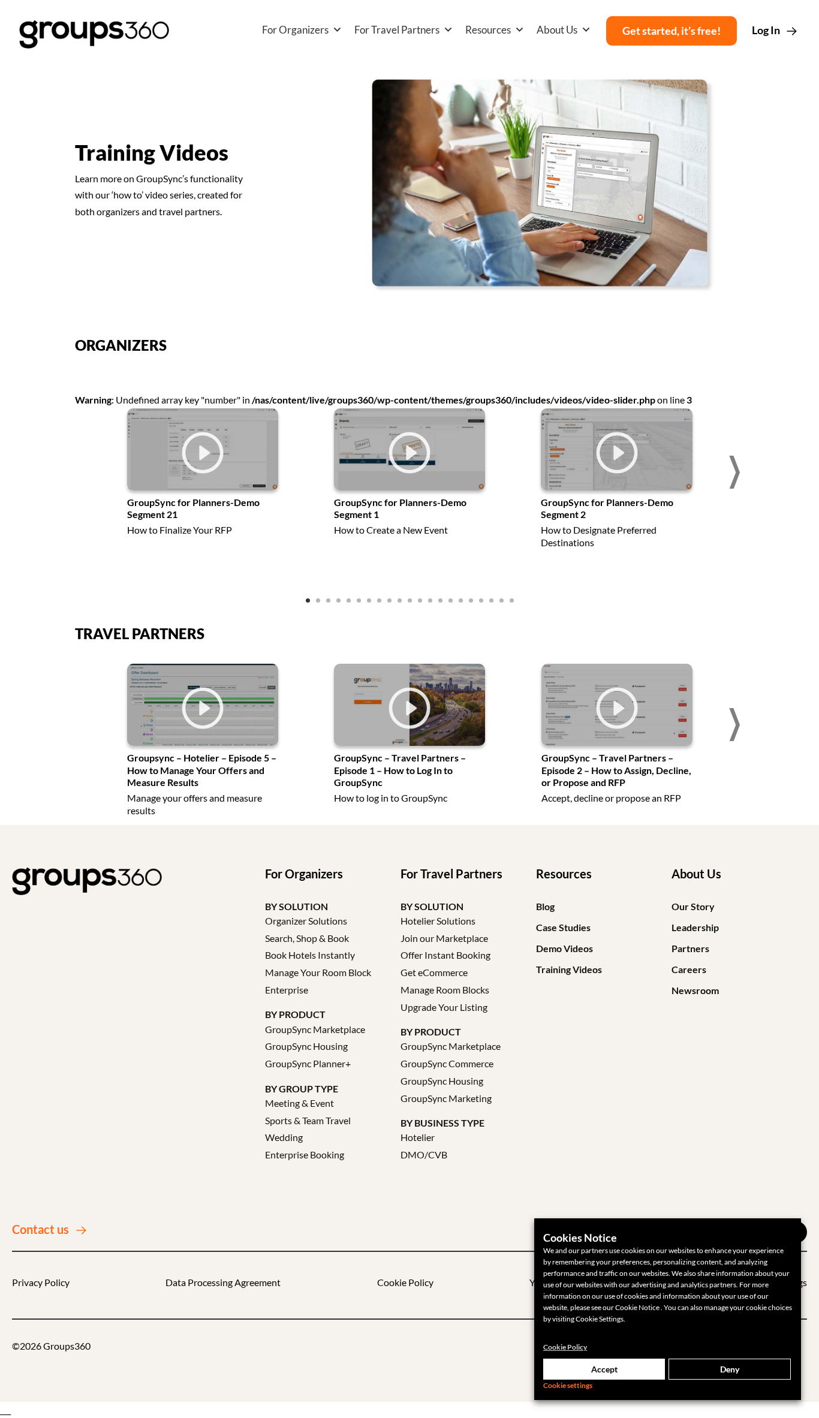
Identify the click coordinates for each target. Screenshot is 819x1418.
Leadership (695, 927)
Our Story (693, 906)
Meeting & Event (299, 1103)
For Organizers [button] (295, 29)
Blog (545, 906)
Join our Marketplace (444, 938)
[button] (308, 600)
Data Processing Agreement (223, 1282)
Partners (690, 948)
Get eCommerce (434, 972)
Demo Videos (564, 948)
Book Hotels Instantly (310, 955)
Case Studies (563, 927)
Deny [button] (729, 1369)
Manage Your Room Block (318, 972)
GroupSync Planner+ (308, 1063)
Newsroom (695, 990)
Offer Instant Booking (445, 955)
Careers (689, 969)
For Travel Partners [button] (396, 29)
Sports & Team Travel (308, 1120)
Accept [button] (604, 1369)
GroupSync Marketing (446, 1098)
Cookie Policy (405, 1282)
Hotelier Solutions (438, 920)
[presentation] (87, 472)
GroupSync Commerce (447, 1063)
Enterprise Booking (304, 1154)
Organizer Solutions (306, 920)
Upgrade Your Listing (444, 1007)
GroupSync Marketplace (315, 1029)
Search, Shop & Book (307, 938)
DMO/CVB (424, 1154)
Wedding (284, 1137)
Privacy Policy (41, 1282)
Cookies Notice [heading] (580, 1237)
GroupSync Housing (306, 1046)
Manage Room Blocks (445, 989)
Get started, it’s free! (671, 30)
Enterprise (286, 989)
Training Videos (569, 969)
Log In (766, 30)
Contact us (40, 1229)
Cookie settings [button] (567, 1385)
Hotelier (418, 1137)
